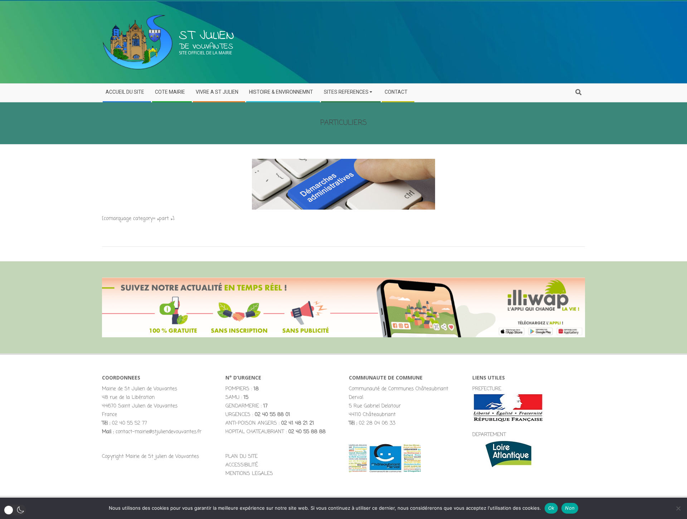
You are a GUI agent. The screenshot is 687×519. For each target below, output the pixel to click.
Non (570, 508)
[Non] (678, 508)
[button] (15, 510)
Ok (551, 508)
